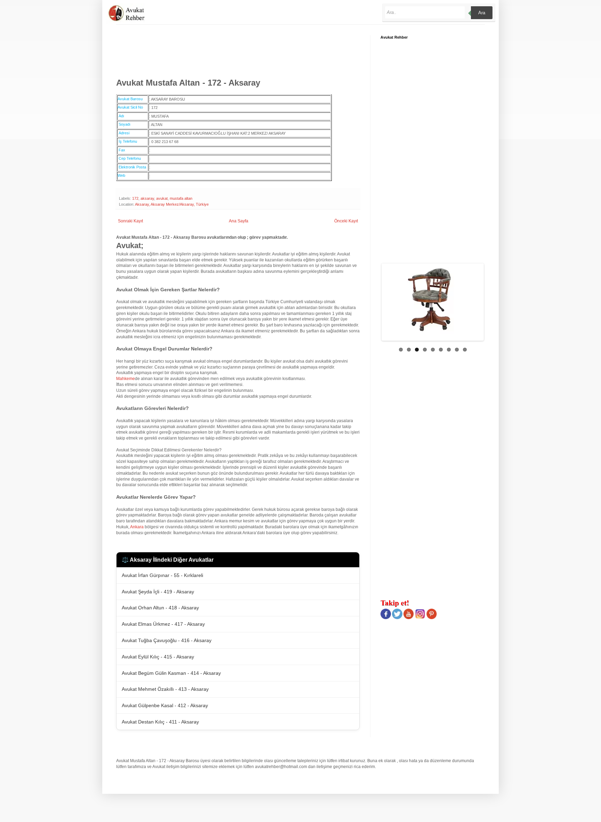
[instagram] (420, 617)
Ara (481, 12)
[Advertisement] (242, 50)
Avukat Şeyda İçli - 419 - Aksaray (158, 591)
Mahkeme (125, 378)
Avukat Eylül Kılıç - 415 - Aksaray (158, 656)
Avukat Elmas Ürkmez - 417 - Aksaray (163, 624)
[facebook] (385, 617)
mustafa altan (181, 198)
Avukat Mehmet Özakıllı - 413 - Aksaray (165, 689)
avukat (162, 198)
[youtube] (408, 617)
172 (135, 198)
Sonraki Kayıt (130, 221)
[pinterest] (431, 617)
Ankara (137, 526)
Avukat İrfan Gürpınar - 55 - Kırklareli (162, 575)
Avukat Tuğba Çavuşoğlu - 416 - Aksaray (166, 640)
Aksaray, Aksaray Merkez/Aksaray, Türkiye (172, 204)
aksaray (147, 198)
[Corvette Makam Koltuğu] (436, 299)
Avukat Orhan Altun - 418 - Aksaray (160, 607)
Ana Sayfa (238, 221)
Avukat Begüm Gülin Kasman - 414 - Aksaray (171, 673)
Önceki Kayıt (346, 221)
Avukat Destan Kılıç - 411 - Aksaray (160, 722)
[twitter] (397, 617)
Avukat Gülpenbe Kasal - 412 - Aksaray (165, 705)
